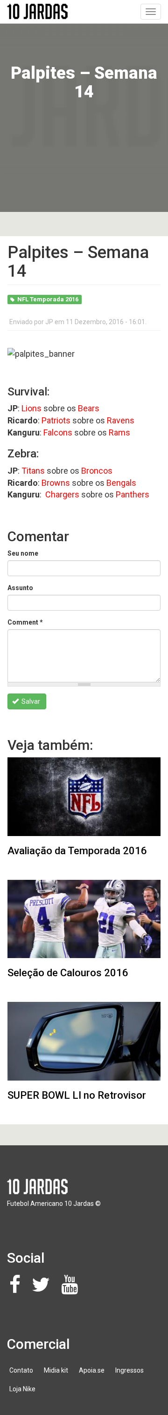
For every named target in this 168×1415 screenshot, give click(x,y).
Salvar (30, 701)
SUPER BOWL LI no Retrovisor (76, 1095)
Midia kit (56, 1370)
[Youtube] (72, 1289)
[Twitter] (43, 1289)
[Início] (37, 11)
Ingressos (129, 1370)
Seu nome (22, 553)
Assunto (20, 588)
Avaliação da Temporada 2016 (77, 851)
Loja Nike (22, 1389)
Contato (21, 1370)
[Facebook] (17, 1289)
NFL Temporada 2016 (47, 299)
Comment (25, 622)
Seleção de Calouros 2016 (67, 973)
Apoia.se (92, 1370)
